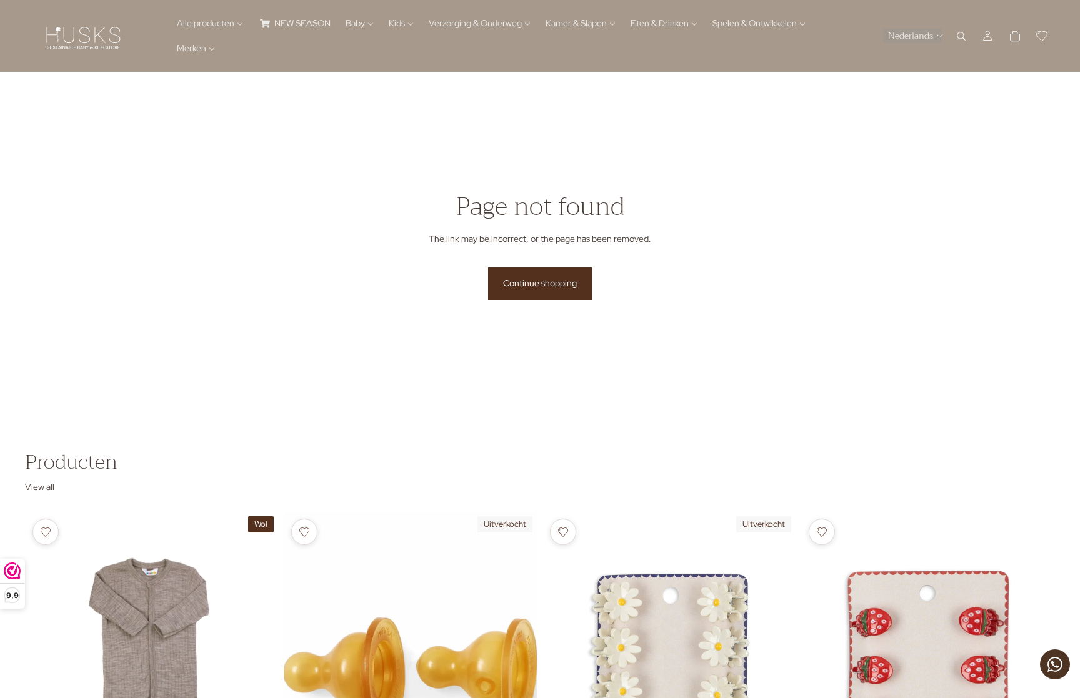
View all (39, 486)
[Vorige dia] (43, 670)
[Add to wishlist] (45, 532)
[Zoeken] (961, 36)
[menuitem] (210, 23)
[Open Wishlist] (1042, 36)
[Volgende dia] (260, 670)
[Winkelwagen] (1015, 36)
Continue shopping (540, 283)
